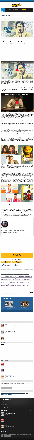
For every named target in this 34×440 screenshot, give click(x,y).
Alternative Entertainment (8, 375)
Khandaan (14, 276)
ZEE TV (7, 282)
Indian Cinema (30, 276)
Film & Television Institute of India (6, 279)
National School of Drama (17, 279)
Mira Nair (20, 287)
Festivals (11, 394)
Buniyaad (10, 276)
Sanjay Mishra (16, 282)
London (28, 287)
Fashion (18, 434)
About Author (17, 218)
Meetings (15, 434)
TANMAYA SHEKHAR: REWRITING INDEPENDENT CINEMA (8, 9)
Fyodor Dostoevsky (22, 282)
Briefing (9, 434)
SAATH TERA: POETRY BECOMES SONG (9, 376)
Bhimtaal (24, 285)
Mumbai (7, 284)
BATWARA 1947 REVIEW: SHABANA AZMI (25, 307)
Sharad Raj (3, 43)
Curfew (22, 284)
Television (2, 276)
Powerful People (6, 324)
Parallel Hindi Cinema (21, 276)
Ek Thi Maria (3, 284)
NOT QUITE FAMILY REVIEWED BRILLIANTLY (10, 331)
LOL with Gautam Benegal (4, 394)
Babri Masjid (15, 284)
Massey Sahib (3, 285)
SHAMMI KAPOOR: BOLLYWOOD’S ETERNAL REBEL (9, 307)
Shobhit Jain (28, 285)
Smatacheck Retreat (18, 285)
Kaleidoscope (20, 9)
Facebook (24, 287)
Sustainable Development (4, 434)
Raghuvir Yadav (27, 284)
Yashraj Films (13, 287)
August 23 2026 (6, 332)
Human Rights (21, 434)
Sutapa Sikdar (3, 282)
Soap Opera (11, 282)
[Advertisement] (17, 52)
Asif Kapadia (3, 287)
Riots (19, 284)
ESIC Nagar (10, 284)
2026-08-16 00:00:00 (25, 308)
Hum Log (6, 276)
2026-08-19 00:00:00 (9, 308)
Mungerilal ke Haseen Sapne (10, 285)
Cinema (26, 276)
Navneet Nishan (26, 279)
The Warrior (8, 287)
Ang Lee (17, 287)
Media (12, 434)
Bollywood (3, 40)
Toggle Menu (17, 1)
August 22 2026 (6, 377)
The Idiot (28, 282)
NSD (22, 279)
